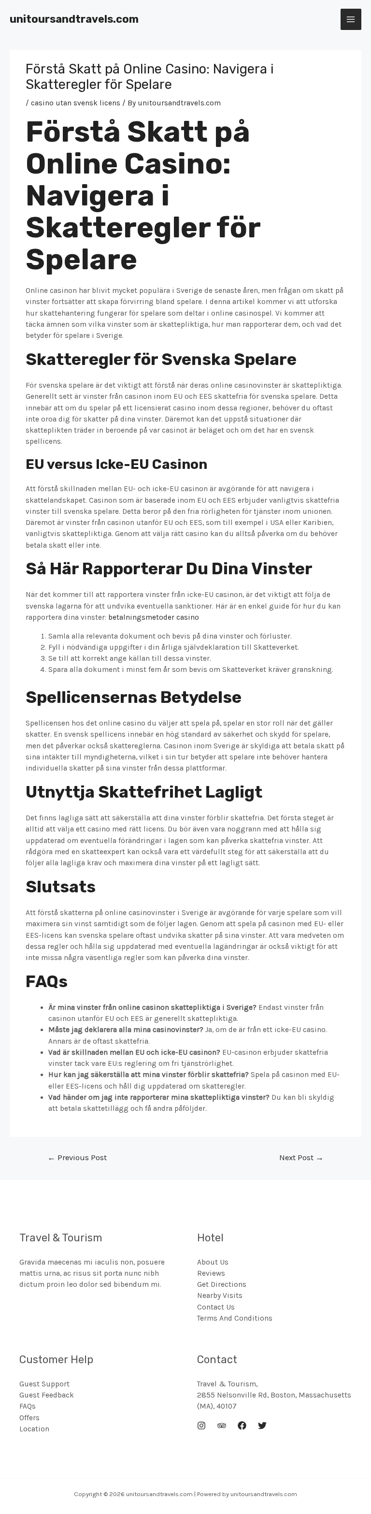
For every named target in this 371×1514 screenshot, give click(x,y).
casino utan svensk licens (75, 103)
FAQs (27, 1406)
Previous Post (77, 1157)
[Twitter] (262, 1425)
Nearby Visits (220, 1295)
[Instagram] (201, 1425)
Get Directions (221, 1284)
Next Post (301, 1157)
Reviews (211, 1273)
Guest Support (44, 1384)
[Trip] (221, 1425)
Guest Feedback (46, 1395)
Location (34, 1429)
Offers (29, 1417)
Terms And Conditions (234, 1318)
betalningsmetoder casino (153, 617)
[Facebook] (242, 1425)
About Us (212, 1262)
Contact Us (216, 1307)
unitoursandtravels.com (74, 19)
